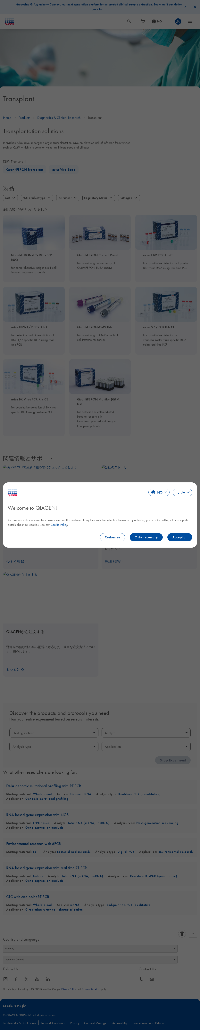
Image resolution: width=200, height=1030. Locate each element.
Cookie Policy (59, 525)
